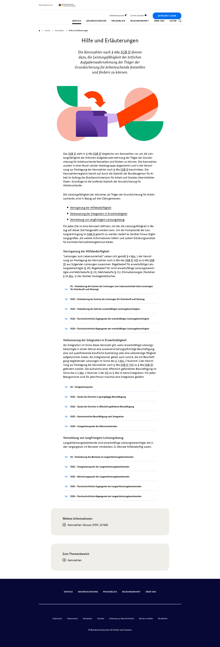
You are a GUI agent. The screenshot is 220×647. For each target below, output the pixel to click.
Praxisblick (118, 21)
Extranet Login (167, 16)
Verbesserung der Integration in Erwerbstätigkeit (98, 213)
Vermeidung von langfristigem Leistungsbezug (97, 219)
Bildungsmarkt (139, 21)
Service (76, 21)
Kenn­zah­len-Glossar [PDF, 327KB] (88, 525)
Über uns (159, 21)
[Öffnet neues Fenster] (67, 5)
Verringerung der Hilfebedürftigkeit (90, 207)
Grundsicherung (96, 21)
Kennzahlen (75, 560)
